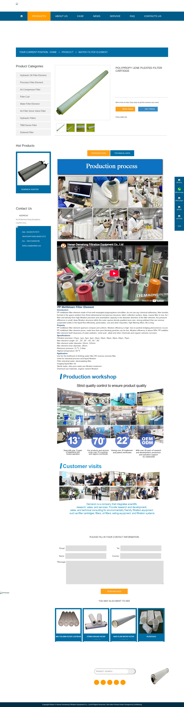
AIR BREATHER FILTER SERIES (106, 663)
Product (68, 52)
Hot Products (25, 145)
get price (150, 109)
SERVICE (64, 682)
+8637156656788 (33, 241)
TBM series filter (28, 125)
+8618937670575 (32, 232)
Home (53, 52)
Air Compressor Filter (30, 89)
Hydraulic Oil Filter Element (33, 75)
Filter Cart (24, 97)
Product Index (119, 705)
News (96, 16)
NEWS (63, 678)
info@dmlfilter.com (34, 246)
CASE (63, 673)
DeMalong (138, 705)
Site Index (110, 705)
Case (80, 16)
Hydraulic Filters (28, 118)
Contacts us (152, 16)
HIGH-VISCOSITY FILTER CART (121, 661)
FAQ (132, 16)
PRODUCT (65, 665)
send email (127, 109)
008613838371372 (39, 236)
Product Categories (29, 66)
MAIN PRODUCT (28, 657)
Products (39, 16)
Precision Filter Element (31, 82)
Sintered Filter (27, 132)
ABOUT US (65, 669)
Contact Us (24, 208)
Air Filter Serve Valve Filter (33, 111)
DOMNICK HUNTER (30, 189)
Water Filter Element (93, 52)
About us (61, 16)
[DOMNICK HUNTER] (33, 187)
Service (115, 16)
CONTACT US (66, 691)
